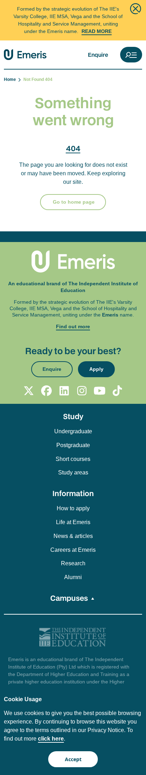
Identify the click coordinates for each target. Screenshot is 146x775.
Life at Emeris (73, 522)
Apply (96, 369)
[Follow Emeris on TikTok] (117, 390)
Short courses (73, 459)
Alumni (73, 577)
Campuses (69, 598)
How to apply (73, 508)
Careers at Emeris (73, 550)
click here (51, 739)
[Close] (135, 8)
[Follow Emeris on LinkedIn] (64, 390)
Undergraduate (73, 431)
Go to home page (73, 202)
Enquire (98, 55)
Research (73, 563)
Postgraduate (73, 445)
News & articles (73, 536)
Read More (97, 31)
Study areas (73, 472)
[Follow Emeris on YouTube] (100, 390)
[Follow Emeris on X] (29, 390)
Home (11, 79)
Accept (73, 759)
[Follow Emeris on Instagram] (82, 390)
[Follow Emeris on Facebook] (46, 390)
